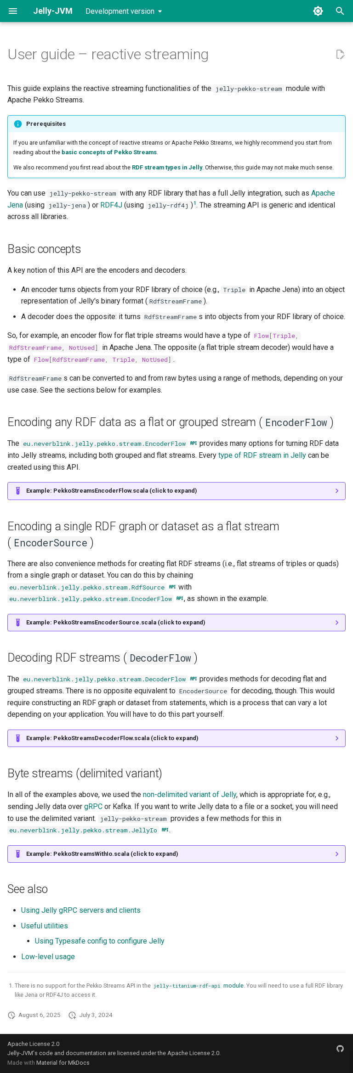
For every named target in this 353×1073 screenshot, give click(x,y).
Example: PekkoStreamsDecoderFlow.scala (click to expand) (112, 738)
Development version (119, 11)
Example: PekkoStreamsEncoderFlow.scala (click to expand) (111, 490)
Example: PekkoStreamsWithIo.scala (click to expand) (102, 853)
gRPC (93, 806)
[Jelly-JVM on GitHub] (340, 1048)
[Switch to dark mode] (318, 11)
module (199, 985)
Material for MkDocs (63, 1062)
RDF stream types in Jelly (167, 167)
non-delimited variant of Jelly (189, 794)
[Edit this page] (340, 55)
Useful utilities (44, 925)
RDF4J (111, 205)
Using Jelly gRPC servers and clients (81, 910)
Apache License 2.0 (33, 1043)
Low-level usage (48, 956)
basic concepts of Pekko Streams (109, 152)
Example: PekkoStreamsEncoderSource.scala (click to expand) (115, 622)
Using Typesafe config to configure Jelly (100, 941)
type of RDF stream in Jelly (262, 455)
